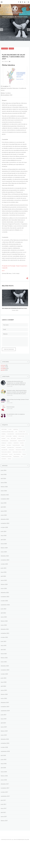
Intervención (13, 440)
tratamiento (16, 456)
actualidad (4, 48)
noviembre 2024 (5, 523)
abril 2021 (3, 649)
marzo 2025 (4, 511)
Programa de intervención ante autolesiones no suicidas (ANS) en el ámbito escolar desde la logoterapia (15, 308)
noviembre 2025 (5, 498)
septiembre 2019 (5, 710)
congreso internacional (7, 431)
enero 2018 (4, 780)
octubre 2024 (4, 527)
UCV (3, 270)
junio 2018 (3, 759)
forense (3, 438)
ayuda (10, 429)
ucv (22, 456)
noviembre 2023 (5, 560)
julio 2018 (3, 755)
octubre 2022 (4, 600)
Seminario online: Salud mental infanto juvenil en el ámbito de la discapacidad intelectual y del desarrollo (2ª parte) (17, 392)
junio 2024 (3, 531)
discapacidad (10, 433)
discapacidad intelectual (21, 433)
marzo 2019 (4, 727)
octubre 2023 (4, 564)
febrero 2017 (4, 820)
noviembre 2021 (5, 633)
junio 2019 (3, 714)
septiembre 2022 (5, 604)
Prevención (4, 449)
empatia (15, 436)
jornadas (3, 443)
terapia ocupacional (6, 456)
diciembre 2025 (5, 494)
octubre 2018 (4, 747)
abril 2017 (3, 812)
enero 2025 (4, 515)
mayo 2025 (3, 503)
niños (22, 445)
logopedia (16, 443)
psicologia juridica (6, 452)
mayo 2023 (3, 572)
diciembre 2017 (5, 784)
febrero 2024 (4, 547)
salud (10, 454)
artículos (8, 26)
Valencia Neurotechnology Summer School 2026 (18, 400)
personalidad (10, 447)
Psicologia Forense (20, 449)
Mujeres (9, 445)
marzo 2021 (4, 653)
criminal (3, 433)
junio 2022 (3, 608)
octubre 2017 (4, 792)
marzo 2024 (4, 543)
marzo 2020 (4, 690)
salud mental (17, 454)
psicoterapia (4, 454)
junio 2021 (3, 641)
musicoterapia (16, 445)
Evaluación (21, 436)
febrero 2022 (4, 621)
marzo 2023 (4, 580)
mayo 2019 (3, 718)
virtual (9, 458)
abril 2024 (3, 539)
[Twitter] (20, 2)
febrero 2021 (4, 657)
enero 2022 (4, 625)
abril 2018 (3, 767)
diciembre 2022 (5, 592)
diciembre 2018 (5, 739)
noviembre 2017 (5, 788)
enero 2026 (4, 490)
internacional (4, 440)
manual (3, 445)
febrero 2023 (4, 584)
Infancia (19, 438)
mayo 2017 (3, 808)
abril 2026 (3, 478)
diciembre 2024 (5, 519)
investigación (21, 440)
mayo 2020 (3, 682)
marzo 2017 (4, 816)
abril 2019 (3, 722)
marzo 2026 (4, 482)
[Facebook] (18, 2)
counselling (22, 431)
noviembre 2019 (5, 706)
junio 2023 (3, 568)
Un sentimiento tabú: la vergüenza (16, 414)
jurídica (10, 443)
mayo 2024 (3, 535)
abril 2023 (3, 576)
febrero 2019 (4, 731)
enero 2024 (4, 551)
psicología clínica (17, 452)
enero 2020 (4, 698)
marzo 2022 (4, 617)
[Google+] (22, 2)
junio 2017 (3, 804)
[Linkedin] (24, 2)
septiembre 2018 (5, 751)
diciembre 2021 (5, 629)
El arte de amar (10, 407)
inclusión (13, 438)
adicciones (4, 429)
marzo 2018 (4, 771)
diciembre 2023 (5, 556)
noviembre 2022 (5, 596)
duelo (3, 436)
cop (16, 431)
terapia (24, 454)
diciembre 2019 (5, 702)
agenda (3, 370)
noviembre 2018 (5, 743)
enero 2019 (4, 735)
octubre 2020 (4, 674)
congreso (15, 429)
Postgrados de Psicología (15, 17)
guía (8, 438)
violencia (3, 458)
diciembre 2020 (5, 665)
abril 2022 (3, 613)
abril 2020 (3, 686)
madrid (22, 443)
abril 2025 (3, 507)
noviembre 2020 (5, 670)
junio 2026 (3, 470)
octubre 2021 (4, 637)
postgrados (19, 447)
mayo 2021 (3, 645)
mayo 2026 (3, 474)
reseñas (11, 48)
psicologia (11, 449)
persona (3, 447)
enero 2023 (4, 588)
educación (8, 436)
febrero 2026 (4, 486)
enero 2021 (4, 661)
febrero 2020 (4, 694)
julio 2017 (3, 800)
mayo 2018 (3, 763)
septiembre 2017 (5, 796)
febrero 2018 (4, 775)
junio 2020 (3, 678)
